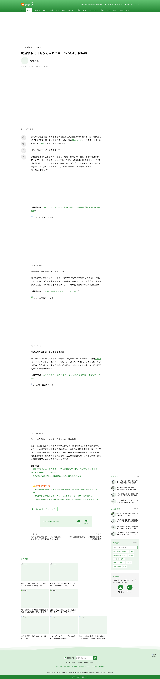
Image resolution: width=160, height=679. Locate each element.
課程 (64, 10)
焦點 (22, 10)
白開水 (98, 358)
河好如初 (101, 4)
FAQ (55, 672)
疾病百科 (82, 666)
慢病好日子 (93, 10)
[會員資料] (135, 4)
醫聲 (84, 10)
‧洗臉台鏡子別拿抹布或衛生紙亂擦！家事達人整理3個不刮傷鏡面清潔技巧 (65, 499)
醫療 (45, 10)
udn (22, 47)
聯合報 (84, 4)
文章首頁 (94, 666)
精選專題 (75, 666)
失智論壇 (36, 10)
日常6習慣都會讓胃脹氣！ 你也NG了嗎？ (60, 291)
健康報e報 (70, 658)
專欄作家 (101, 666)
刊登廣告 (49, 672)
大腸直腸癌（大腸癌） (120, 552)
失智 (78, 10)
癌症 (102, 10)
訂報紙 (97, 672)
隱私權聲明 (83, 672)
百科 (51, 10)
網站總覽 (111, 672)
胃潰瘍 (129, 563)
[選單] (138, 4)
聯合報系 (91, 672)
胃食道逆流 (77, 140)
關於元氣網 (59, 666)
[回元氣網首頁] (29, 4)
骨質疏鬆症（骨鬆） (120, 555)
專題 (121, 10)
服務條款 (71, 672)
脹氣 (43, 143)
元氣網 (27, 47)
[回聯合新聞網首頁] (23, 5)
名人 (115, 10)
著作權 (77, 672)
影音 (57, 10)
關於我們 (103, 672)
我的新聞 (129, 4)
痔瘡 (132, 552)
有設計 (108, 4)
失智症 (131, 555)
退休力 (71, 10)
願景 (122, 4)
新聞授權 (64, 672)
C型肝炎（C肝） (118, 563)
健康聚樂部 (67, 666)
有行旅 (115, 4)
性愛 (108, 10)
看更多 (136, 476)
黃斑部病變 (117, 566)
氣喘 (124, 566)
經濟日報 (92, 4)
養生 (29, 10)
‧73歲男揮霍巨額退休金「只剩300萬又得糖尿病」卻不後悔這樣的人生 (64, 496)
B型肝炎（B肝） (118, 559)
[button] (138, 10)
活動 (127, 10)
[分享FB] (23, 137)
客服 (58, 672)
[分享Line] (23, 144)
